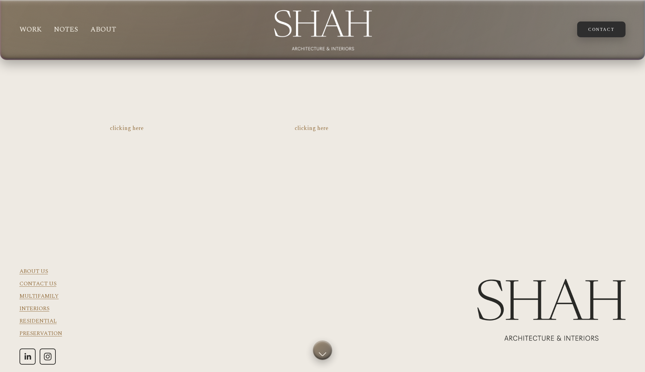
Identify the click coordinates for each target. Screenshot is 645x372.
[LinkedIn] (27, 356)
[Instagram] (48, 356)
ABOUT (103, 29)
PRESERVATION (40, 333)
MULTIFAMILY (39, 296)
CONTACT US (37, 284)
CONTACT (601, 29)
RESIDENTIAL (38, 321)
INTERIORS (34, 309)
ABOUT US (33, 271)
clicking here (126, 128)
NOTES (66, 29)
